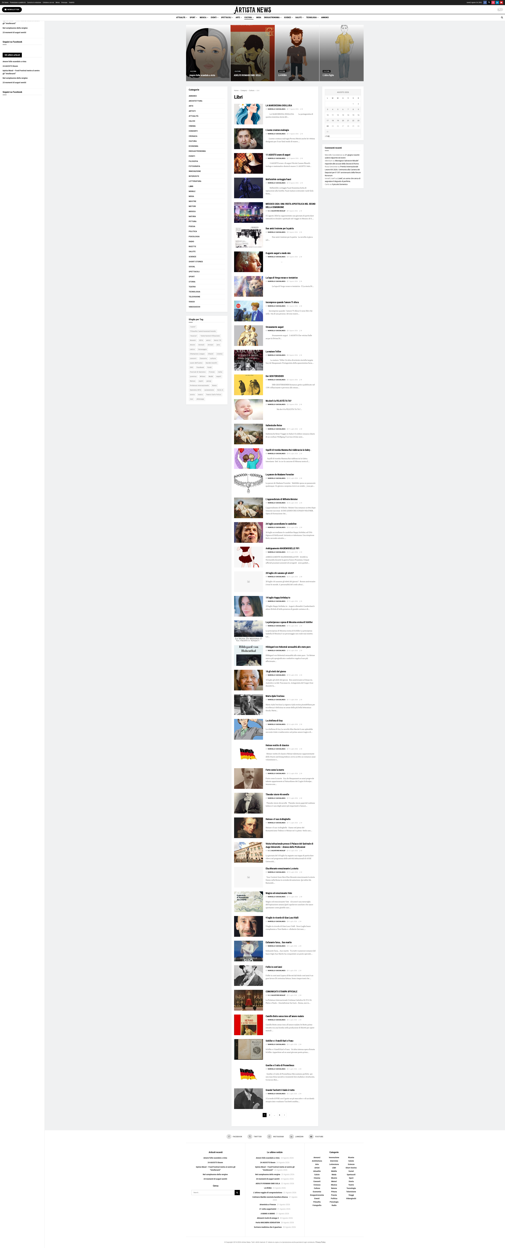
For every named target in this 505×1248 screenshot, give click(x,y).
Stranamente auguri (275, 327)
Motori (192, 206)
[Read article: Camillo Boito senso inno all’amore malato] (248, 1025)
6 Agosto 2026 (293, 306)
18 (333, 121)
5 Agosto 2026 (293, 330)
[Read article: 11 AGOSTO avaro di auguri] (248, 163)
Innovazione (195, 171)
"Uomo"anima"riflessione (210, 336)
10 (328, 115)
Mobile (192, 191)
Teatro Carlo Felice (213, 394)
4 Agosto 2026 (293, 355)
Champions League (197, 354)
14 (348, 115)
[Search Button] (502, 17)
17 (328, 121)
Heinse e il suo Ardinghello (278, 819)
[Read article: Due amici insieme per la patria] (248, 237)
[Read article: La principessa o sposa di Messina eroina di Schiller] (248, 631)
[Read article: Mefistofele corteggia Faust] (248, 188)
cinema (219, 354)
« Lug (327, 136)
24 (328, 126)
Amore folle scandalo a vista (14, 61)
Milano (202, 376)
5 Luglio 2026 (292, 970)
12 (338, 115)
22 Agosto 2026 (240, 80)
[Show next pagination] (285, 1115)
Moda (258, 17)
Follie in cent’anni (274, 967)
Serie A (220, 390)
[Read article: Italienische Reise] (248, 434)
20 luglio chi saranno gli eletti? (280, 573)
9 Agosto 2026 (293, 211)
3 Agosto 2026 (293, 380)
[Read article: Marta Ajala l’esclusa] (248, 704)
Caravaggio (202, 349)
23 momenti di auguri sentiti (14, 32)
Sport (192, 17)
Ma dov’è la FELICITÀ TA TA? (278, 400)
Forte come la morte (275, 769)
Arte (238, 17)
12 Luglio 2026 (293, 773)
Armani (210, 345)
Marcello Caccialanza (276, 109)
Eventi (214, 17)
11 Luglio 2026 (293, 823)
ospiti (201, 381)
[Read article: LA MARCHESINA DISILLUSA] (248, 114)
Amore (192, 345)
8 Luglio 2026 (292, 921)
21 (348, 121)
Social (192, 267)
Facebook (200, 367)
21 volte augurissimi (267, 1209)
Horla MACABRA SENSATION (268, 1222)
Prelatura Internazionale (199, 385)
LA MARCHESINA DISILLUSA (279, 105)
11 (333, 115)
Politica (193, 231)
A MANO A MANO (268, 1214)
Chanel (210, 354)
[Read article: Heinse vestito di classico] (248, 754)
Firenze (212, 372)
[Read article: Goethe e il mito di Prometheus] (248, 1074)
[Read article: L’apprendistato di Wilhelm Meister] (248, 508)
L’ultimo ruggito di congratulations (267, 1193)
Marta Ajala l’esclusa (275, 696)
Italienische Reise (274, 425)
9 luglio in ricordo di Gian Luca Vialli (282, 917)
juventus (193, 376)
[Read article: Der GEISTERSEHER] (248, 384)
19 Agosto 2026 (329, 80)
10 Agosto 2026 (293, 183)
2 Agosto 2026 (293, 404)
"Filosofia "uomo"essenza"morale (203, 331)
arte (218, 345)
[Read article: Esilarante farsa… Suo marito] (248, 951)
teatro (200, 394)
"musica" (193, 336)
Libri (257, 90)
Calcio (192, 121)
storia (192, 394)
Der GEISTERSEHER (275, 376)
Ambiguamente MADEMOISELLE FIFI (282, 548)
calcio (192, 349)
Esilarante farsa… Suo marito (279, 942)
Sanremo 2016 (195, 390)
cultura (213, 358)
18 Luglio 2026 (293, 626)
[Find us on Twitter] (489, 2)
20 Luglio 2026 (293, 577)
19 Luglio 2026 (293, 601)
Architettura (195, 101)
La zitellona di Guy (274, 720)
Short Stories (196, 262)
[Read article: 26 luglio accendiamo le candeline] (248, 532)
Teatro (192, 287)
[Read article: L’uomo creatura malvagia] (248, 138)
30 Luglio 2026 (293, 453)
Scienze (287, 17)
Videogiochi (194, 307)
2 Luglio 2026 (292, 1069)
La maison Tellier (273, 351)
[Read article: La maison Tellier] (248, 360)
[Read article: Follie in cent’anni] (248, 975)
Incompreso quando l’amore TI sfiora (282, 302)
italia (220, 372)
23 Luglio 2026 (293, 552)
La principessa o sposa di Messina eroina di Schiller (289, 622)
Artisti (192, 111)
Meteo (58, 2)
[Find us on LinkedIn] (497, 2)
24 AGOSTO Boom (10, 66)
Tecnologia (311, 17)
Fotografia (194, 166)
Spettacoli (226, 17)
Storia (192, 282)
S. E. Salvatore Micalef (276, 211)
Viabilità (71, 2)
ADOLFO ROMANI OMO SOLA (247, 75)
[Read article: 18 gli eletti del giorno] (248, 680)
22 (353, 121)
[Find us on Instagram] (493, 2)
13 (343, 115)
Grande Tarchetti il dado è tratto (280, 1090)
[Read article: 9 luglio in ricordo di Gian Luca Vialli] (248, 926)
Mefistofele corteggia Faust (278, 179)
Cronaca (193, 136)
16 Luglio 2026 (293, 724)
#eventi (193, 340)
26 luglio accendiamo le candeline (281, 523)
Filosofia (193, 161)
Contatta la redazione (34, 2)
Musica (203, 17)
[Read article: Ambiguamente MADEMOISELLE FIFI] (248, 557)
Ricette (192, 246)
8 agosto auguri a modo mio (278, 253)
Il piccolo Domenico (340, 184)
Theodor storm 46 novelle (277, 794)
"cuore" (193, 327)
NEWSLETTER (13, 10)
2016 (201, 340)
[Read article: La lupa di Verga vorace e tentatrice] (248, 286)
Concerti (193, 131)
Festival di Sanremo (198, 372)
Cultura (248, 17)
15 (353, 115)
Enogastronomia (272, 17)
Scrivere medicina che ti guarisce (268, 1227)
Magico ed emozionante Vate (279, 893)
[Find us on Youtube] (501, 2)
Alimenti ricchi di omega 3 (268, 1218)
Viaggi (192, 302)
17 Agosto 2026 (293, 109)
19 (338, 121)
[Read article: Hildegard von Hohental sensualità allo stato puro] (248, 655)
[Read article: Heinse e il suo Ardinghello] (248, 827)
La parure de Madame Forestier (280, 474)
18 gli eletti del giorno (276, 671)
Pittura (192, 221)
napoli (218, 376)
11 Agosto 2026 (293, 134)
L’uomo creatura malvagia (277, 130)
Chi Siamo (5, 2)
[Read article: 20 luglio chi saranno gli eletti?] (248, 581)
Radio (191, 241)
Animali (201, 345)
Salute (298, 17)
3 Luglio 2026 (292, 1044)
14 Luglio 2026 (293, 749)
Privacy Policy (320, 1242)
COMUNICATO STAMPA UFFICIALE (281, 991)
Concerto (203, 358)
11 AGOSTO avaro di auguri (278, 154)
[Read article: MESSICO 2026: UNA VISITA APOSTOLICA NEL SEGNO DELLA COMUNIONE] (248, 212)
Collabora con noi (48, 2)
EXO (191, 367)
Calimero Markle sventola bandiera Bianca (270, 1197)
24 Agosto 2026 (196, 80)
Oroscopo (64, 2)
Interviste (194, 176)
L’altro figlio (328, 75)
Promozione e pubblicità (18, 2)
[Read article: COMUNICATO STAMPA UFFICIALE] (248, 1000)
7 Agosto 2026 (293, 281)
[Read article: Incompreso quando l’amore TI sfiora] (248, 311)
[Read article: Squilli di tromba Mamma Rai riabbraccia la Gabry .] (248, 458)
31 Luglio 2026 (293, 429)
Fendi (209, 367)
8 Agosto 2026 (293, 257)
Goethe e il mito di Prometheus (280, 1065)
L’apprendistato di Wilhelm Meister (282, 499)
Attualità (180, 17)
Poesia (192, 226)
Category (244, 90)
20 (343, 121)
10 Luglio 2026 (293, 850)
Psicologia (194, 236)
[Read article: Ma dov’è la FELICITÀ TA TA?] (248, 409)
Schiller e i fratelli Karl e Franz (279, 1040)
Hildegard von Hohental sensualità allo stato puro (288, 646)
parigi (209, 381)
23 (358, 121)
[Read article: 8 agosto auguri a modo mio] (248, 261)
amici (208, 340)
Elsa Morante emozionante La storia (282, 868)
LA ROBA (282, 75)
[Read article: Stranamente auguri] (248, 335)
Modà (211, 376)
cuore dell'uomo (196, 363)
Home (236, 90)
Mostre (192, 201)
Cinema (192, 126)
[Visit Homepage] (252, 9)
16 (358, 115)
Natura (192, 216)
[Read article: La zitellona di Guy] (248, 729)
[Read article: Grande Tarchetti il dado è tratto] (248, 1098)
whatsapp (200, 399)
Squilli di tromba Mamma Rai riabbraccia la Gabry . (288, 450)
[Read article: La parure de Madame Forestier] (248, 483)
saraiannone (209, 390)
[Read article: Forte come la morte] (248, 778)
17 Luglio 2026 (293, 700)
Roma (214, 385)
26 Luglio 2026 (293, 527)
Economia (193, 146)
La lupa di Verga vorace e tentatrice (282, 277)
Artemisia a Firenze (268, 1204)
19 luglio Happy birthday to (278, 597)
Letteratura (195, 181)
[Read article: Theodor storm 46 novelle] (248, 803)
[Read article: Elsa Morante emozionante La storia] (248, 877)
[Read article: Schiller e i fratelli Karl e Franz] (248, 1049)
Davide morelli (211, 363)
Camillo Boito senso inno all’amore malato (285, 1016)
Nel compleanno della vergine (15, 28)
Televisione (194, 297)
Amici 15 (217, 340)
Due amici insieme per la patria (280, 228)
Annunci (325, 17)
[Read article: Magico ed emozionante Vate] (248, 901)
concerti (193, 358)
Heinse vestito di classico (277, 745)
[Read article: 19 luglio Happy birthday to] (248, 606)
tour (191, 399)
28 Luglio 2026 (293, 503)
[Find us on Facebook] (485, 2)
